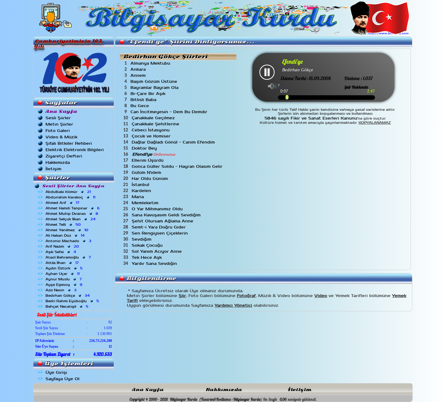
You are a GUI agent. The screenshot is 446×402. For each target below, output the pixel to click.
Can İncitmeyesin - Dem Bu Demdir (169, 111)
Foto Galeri (58, 130)
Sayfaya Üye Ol (62, 378)
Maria (138, 196)
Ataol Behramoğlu (69, 257)
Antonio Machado (69, 241)
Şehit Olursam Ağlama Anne (163, 221)
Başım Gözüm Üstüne (154, 81)
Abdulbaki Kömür (69, 192)
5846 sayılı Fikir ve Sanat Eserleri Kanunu (311, 118)
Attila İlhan (63, 263)
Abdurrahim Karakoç (71, 197)
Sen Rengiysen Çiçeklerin (160, 233)
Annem (138, 75)
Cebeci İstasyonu (151, 130)
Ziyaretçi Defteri (64, 156)
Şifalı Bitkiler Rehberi (69, 143)
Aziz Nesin (62, 290)
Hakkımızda (58, 162)
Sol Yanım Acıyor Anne (157, 251)
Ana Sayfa (148, 389)
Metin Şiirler (59, 124)
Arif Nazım (63, 246)
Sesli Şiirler (58, 117)
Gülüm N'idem (147, 172)
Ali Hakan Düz (66, 235)
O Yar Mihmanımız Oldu (158, 208)
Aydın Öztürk (65, 268)
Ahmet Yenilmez (68, 230)
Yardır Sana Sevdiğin (155, 263)
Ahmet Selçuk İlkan (71, 219)
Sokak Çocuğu (148, 245)
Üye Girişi (56, 372)
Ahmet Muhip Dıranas (72, 213)
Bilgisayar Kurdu (247, 399)
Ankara (138, 69)
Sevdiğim (142, 239)
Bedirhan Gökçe (68, 295)
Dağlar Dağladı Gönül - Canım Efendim (174, 142)
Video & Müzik (61, 137)
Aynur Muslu (64, 279)
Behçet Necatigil (68, 306)
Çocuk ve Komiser (152, 136)
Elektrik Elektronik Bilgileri (75, 149)
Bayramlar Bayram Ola (155, 87)
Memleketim (146, 202)
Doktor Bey (145, 148)
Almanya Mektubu (151, 63)
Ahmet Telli (64, 224)
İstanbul (141, 184)
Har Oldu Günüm (150, 178)
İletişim (53, 168)
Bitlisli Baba (144, 99)
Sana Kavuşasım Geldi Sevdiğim (167, 215)
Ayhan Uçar (63, 274)
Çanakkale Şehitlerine (156, 124)
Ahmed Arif (63, 203)
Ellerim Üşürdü (148, 160)
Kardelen (142, 190)
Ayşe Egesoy (64, 284)
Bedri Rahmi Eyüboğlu (73, 301)
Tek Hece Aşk (147, 257)
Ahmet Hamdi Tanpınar (73, 208)
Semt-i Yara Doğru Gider (159, 227)
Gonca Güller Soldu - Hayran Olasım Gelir (178, 166)
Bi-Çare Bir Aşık (148, 93)
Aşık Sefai (61, 252)
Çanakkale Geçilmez (154, 117)
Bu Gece (140, 105)
